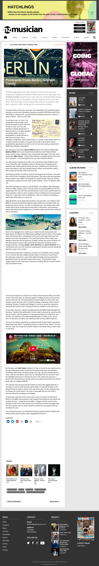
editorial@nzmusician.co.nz (36, 524)
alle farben (12, 489)
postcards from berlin (35, 492)
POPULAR (55, 519)
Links (4, 547)
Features (25, 37)
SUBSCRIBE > (81, 546)
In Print (76, 37)
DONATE (79, 25)
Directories (65, 37)
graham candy (40, 489)
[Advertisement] (33, 279)
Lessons (44, 37)
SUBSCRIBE (79, 31)
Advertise (6, 540)
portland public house (16, 492)
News (15, 37)
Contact (86, 37)
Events (54, 37)
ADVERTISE (79, 28)
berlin (21, 489)
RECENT (54, 517)
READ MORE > (82, 227)
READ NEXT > (55, 501)
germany (29, 489)
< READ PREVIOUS (13, 501)
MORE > (92, 93)
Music (35, 37)
